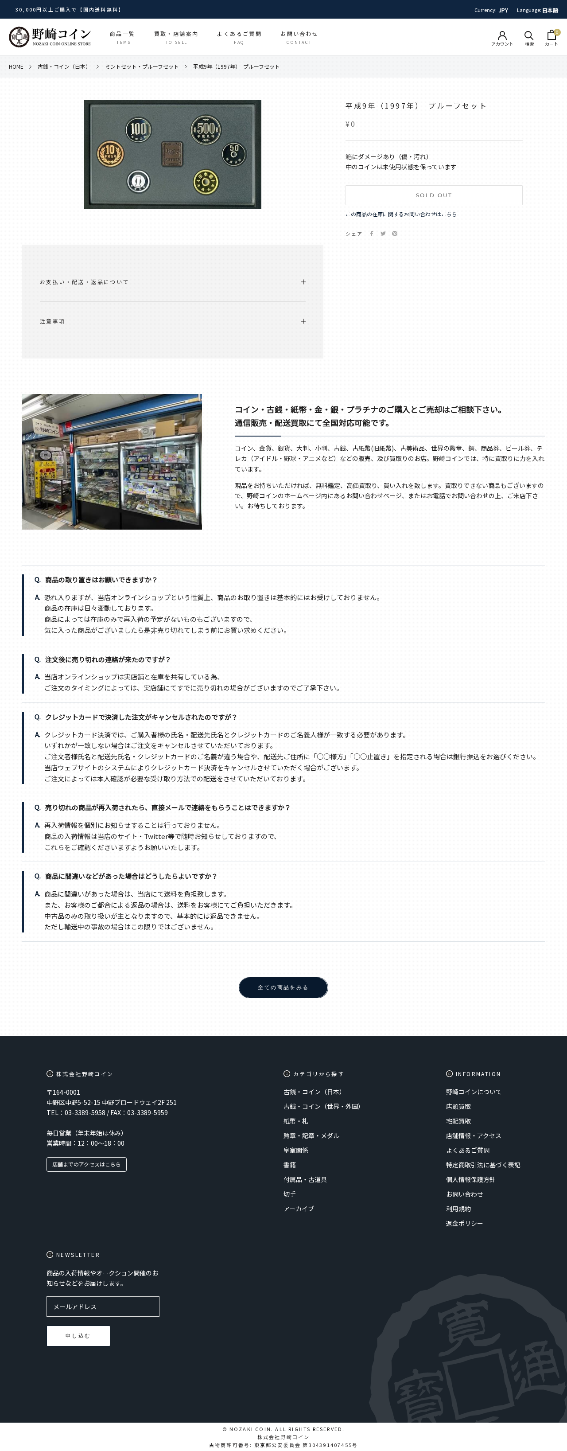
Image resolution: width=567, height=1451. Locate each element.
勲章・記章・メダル (311, 1135)
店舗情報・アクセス (473, 1135)
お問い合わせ (464, 1194)
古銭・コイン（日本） (315, 1091)
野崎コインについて (474, 1091)
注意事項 (53, 321)
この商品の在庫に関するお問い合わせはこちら (401, 214)
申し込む (78, 1335)
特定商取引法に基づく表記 (483, 1164)
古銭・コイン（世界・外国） (324, 1106)
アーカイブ (299, 1208)
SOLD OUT (434, 195)
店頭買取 (458, 1106)
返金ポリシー (464, 1223)
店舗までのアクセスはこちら (86, 1164)
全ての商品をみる (283, 987)
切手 (290, 1194)
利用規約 (458, 1208)
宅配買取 (458, 1120)
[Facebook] (371, 233)
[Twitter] (383, 233)
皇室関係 (296, 1150)
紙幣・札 (296, 1120)
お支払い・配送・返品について (84, 281)
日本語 (550, 10)
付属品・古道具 (305, 1179)
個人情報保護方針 (471, 1179)
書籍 (290, 1164)
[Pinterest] (394, 233)
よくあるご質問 (467, 1150)
